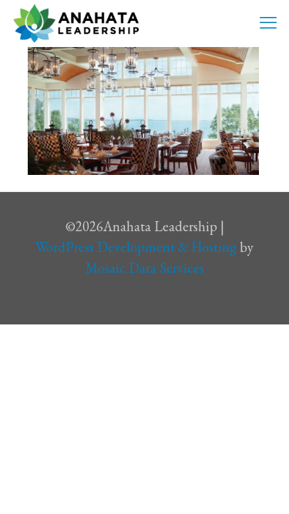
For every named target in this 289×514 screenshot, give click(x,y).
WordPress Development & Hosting (136, 247)
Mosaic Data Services (145, 268)
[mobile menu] (268, 23)
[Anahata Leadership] (76, 23)
